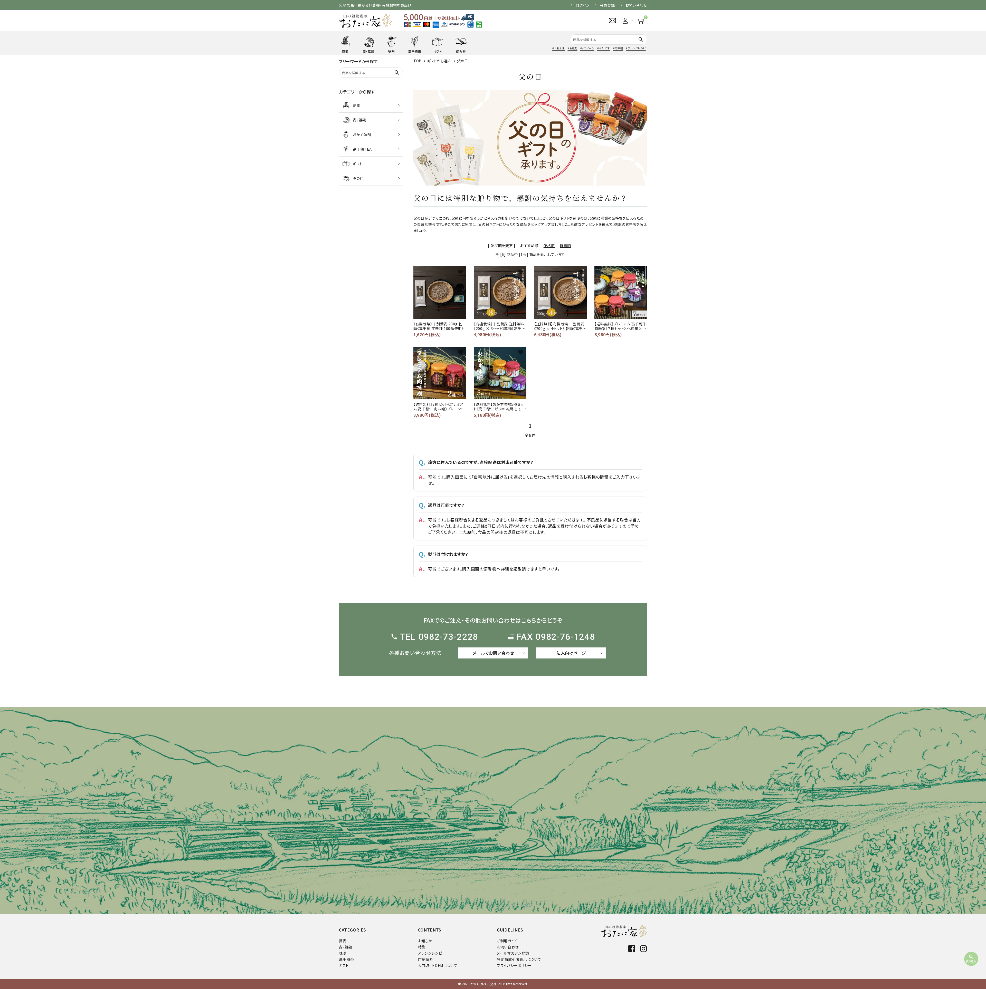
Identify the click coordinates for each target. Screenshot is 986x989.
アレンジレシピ (430, 953)
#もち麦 (572, 48)
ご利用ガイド (507, 940)
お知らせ (425, 940)
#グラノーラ (587, 48)
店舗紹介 (425, 959)
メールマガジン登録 (513, 953)
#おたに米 (603, 48)
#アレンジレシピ (636, 48)
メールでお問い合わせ (493, 653)
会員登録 (607, 5)
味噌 (342, 953)
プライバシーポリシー (514, 965)
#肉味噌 (618, 48)
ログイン (583, 5)
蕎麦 (342, 940)
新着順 (565, 245)
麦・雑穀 (345, 946)
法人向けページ (571, 653)
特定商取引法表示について (519, 959)
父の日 (462, 60)
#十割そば (558, 48)
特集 (421, 946)
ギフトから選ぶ (439, 60)
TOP (417, 60)
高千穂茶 (346, 959)
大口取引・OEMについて (437, 965)
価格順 (549, 245)
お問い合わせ (636, 5)
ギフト (344, 965)
